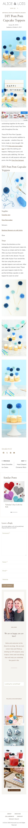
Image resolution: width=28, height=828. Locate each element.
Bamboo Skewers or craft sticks (12, 230)
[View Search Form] (17, 8)
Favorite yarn (6, 215)
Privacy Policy (14, 819)
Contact (20, 816)
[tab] (12, 512)
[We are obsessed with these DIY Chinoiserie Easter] (14, 736)
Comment (6, 533)
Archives (18, 814)
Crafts (10, 12)
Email (4, 571)
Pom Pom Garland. (18, 160)
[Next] (23, 496)
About (9, 814)
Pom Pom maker (7, 220)
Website (5, 579)
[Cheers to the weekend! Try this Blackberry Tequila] (14, 757)
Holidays (23, 12)
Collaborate (9, 816)
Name (4, 562)
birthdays (5, 12)
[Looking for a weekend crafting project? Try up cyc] (14, 778)
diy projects (16, 12)
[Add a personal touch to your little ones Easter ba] (14, 715)
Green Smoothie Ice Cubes (7, 464)
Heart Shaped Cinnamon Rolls (21, 464)
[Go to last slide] (5, 496)
